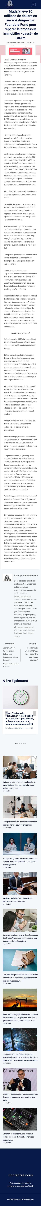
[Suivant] (34, 713)
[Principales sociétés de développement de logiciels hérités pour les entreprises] (20, 807)
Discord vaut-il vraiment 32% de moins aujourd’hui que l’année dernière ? (31, 652)
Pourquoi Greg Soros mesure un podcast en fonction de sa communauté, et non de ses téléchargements (20, 861)
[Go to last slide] (6, 713)
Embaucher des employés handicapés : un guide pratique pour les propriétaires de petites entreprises (19, 785)
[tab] (16, 743)
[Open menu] (33, 4)
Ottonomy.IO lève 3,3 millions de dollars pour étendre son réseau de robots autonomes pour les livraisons (11, 655)
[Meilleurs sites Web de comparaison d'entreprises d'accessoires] (20, 883)
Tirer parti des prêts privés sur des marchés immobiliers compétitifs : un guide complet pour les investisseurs (20, 978)
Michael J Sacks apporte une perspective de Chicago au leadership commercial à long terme (20, 1097)
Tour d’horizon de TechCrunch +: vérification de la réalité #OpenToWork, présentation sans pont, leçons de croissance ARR (19, 718)
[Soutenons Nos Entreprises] (10, 4)
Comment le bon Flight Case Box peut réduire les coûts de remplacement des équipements (18, 1137)
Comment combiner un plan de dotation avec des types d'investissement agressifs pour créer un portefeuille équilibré (20, 938)
